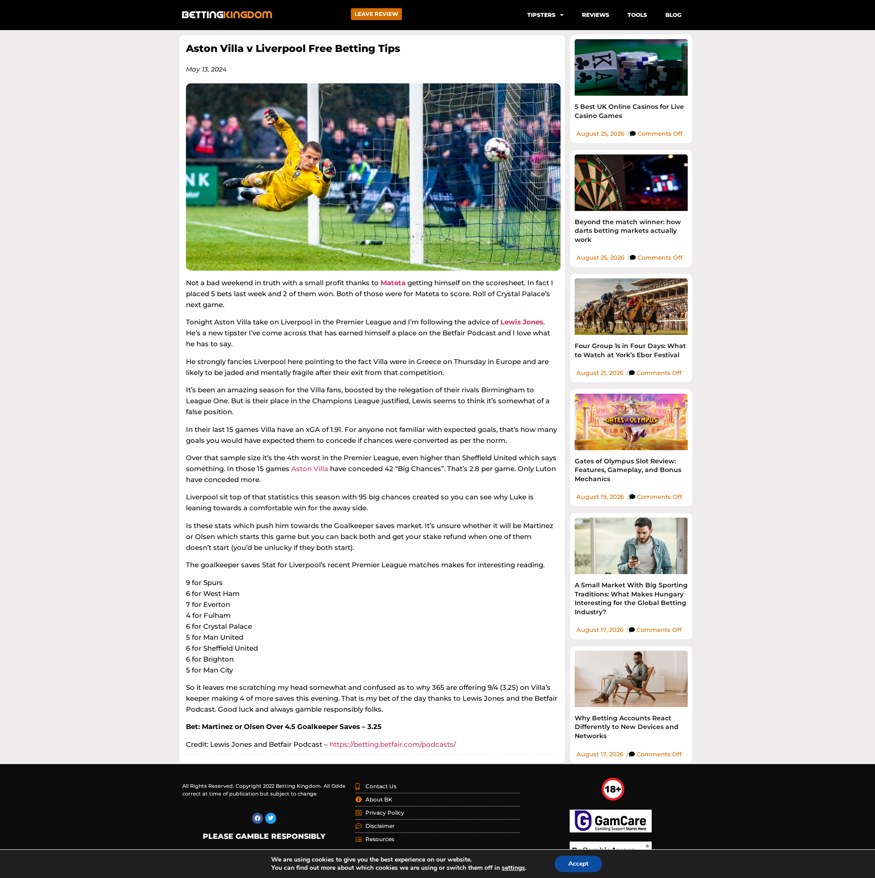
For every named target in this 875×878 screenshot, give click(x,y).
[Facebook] (257, 818)
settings (513, 868)
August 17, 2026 (599, 629)
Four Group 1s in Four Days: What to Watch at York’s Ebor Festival (630, 350)
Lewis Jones (521, 322)
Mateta (393, 282)
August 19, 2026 (600, 496)
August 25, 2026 (600, 133)
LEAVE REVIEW (376, 13)
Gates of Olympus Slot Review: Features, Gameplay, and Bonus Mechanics (628, 470)
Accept (578, 863)
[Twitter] (270, 818)
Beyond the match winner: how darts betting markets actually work (628, 231)
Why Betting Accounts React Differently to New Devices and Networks (627, 727)
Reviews (595, 14)
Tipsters (541, 14)
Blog (673, 14)
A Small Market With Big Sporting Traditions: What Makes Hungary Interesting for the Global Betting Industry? (631, 598)
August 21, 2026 (599, 372)
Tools (637, 14)
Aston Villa (309, 468)
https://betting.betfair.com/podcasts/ (392, 744)
